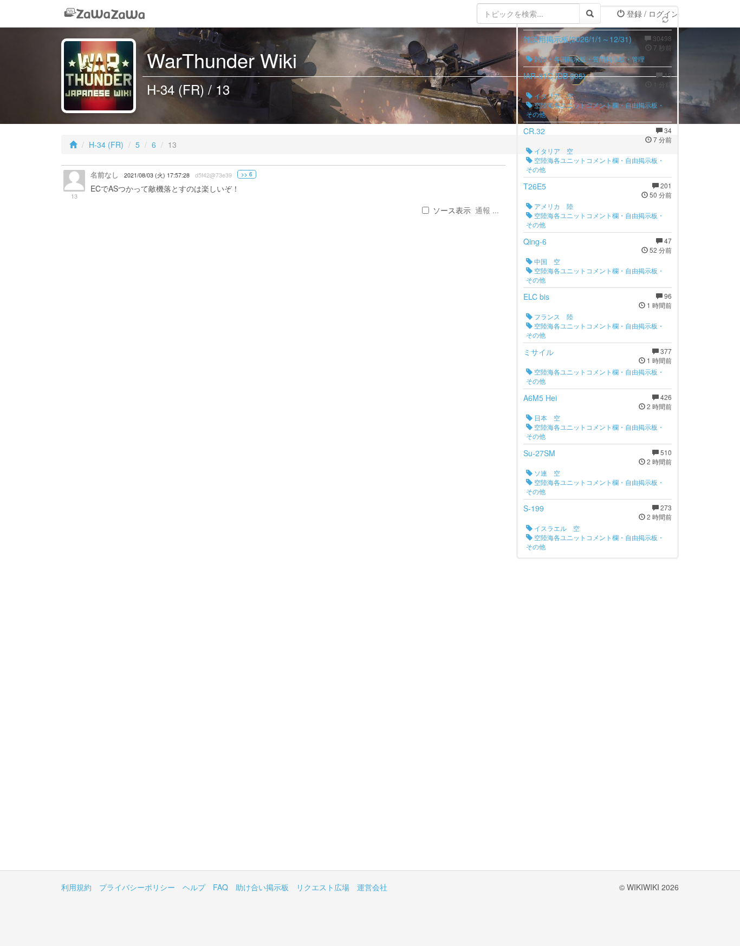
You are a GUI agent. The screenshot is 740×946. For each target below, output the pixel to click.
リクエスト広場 (322, 887)
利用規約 (76, 887)
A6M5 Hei (540, 397)
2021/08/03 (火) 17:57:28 (157, 175)
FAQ (220, 887)
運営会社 (372, 887)
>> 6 (246, 174)
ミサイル (538, 351)
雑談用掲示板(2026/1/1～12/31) (577, 39)
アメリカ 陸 (553, 206)
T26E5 (534, 186)
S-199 (533, 508)
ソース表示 (452, 210)
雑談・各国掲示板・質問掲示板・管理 (589, 58)
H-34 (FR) (106, 144)
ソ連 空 (546, 472)
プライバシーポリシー (137, 887)
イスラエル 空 (556, 528)
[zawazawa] (104, 13)
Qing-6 (535, 241)
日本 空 (546, 417)
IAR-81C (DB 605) (554, 75)
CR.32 (534, 131)
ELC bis (536, 296)
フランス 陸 (553, 316)
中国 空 (546, 261)
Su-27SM (539, 453)
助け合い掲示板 (262, 887)
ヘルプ (194, 887)
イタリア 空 (553, 95)
